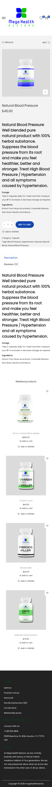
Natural (38, 241)
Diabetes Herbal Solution (26, 635)
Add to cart (24, 224)
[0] (41, 18)
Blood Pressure (14, 241)
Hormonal (8, 698)
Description (11, 257)
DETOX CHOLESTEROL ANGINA (26, 433)
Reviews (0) (11, 264)
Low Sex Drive (10, 708)
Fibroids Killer (26, 568)
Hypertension (28, 241)
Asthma (7, 688)
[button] (10, 232)
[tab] (26, 257)
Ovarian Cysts (26, 500)
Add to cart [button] (27, 441)
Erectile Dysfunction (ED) (15, 703)
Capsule (15, 238)
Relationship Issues (12, 713)
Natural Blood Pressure (18, 245)
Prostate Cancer (11, 693)
